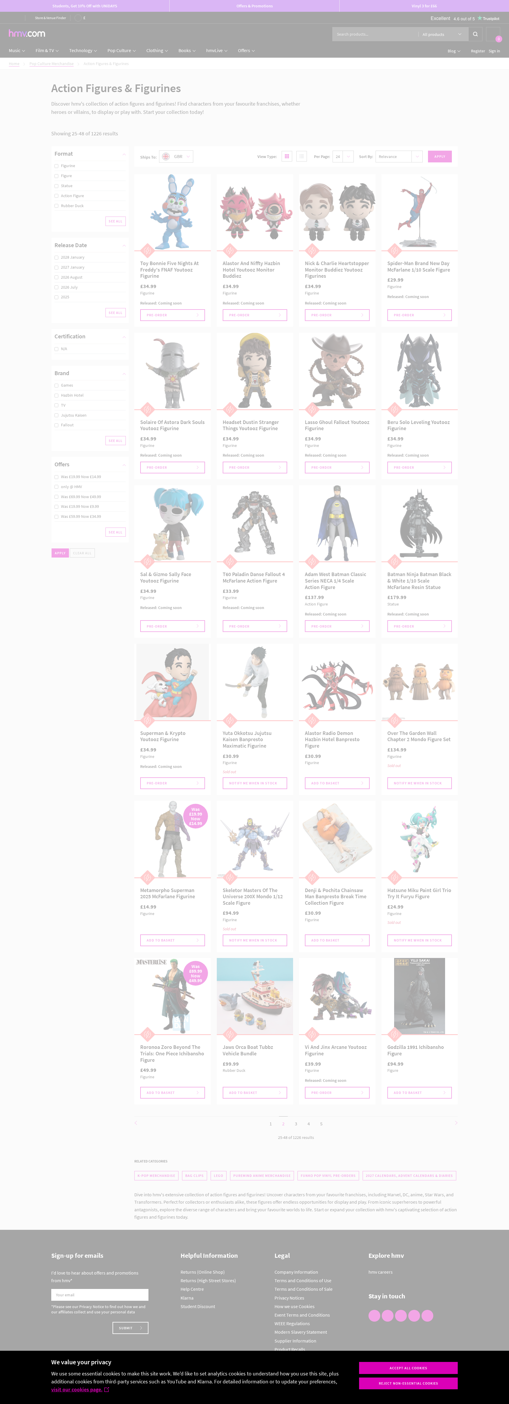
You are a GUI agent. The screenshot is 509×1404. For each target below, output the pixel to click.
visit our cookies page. (77, 1389)
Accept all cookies (408, 1368)
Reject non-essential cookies (408, 1383)
